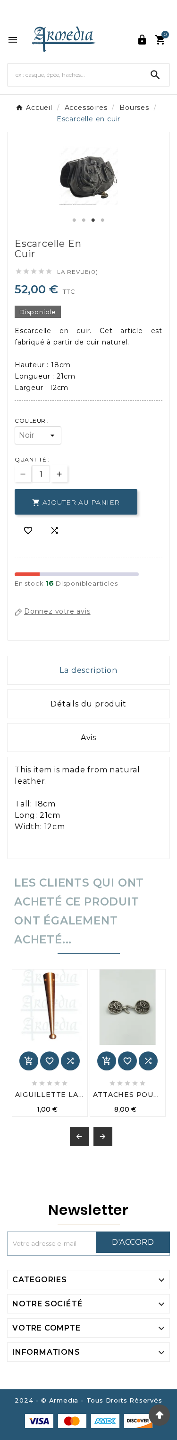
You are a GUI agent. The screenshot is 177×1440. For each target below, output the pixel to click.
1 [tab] (74, 220)
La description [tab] (88, 670)
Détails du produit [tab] (88, 703)
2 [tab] (84, 220)
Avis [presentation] (88, 737)
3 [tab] (93, 220)
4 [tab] (103, 220)
